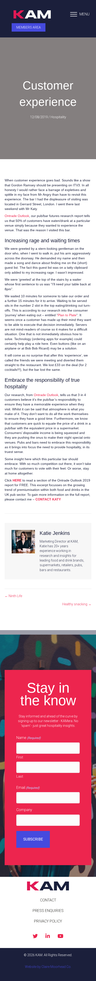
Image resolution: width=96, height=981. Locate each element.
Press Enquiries (48, 910)
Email (28, 787)
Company (24, 810)
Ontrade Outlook (17, 216)
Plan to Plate (67, 315)
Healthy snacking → (76, 604)
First (19, 757)
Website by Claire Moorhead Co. (48, 967)
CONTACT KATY (48, 499)
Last (19, 776)
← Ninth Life (13, 596)
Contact (48, 900)
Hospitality (58, 117)
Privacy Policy (48, 921)
